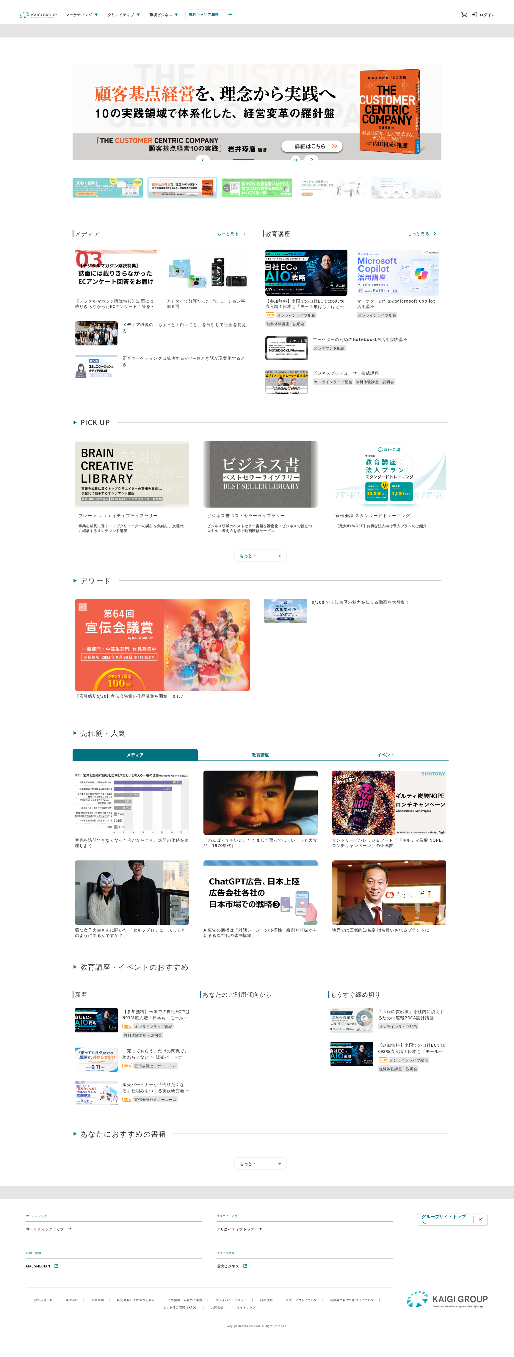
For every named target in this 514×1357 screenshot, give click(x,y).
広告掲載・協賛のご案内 (188, 1299)
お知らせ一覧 (46, 1299)
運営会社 (75, 1299)
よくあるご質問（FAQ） (183, 1307)
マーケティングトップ (45, 1228)
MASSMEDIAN (38, 1265)
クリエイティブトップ (235, 1228)
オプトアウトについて (304, 1299)
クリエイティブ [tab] (121, 14)
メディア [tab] (135, 754)
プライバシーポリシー (234, 1299)
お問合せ (220, 1307)
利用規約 (269, 1299)
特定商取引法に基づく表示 (139, 1299)
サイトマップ (246, 1307)
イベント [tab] (385, 754)
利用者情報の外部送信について (355, 1299)
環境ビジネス (228, 1265)
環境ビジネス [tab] (161, 14)
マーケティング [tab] (79, 14)
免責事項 (100, 1299)
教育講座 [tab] (260, 754)
